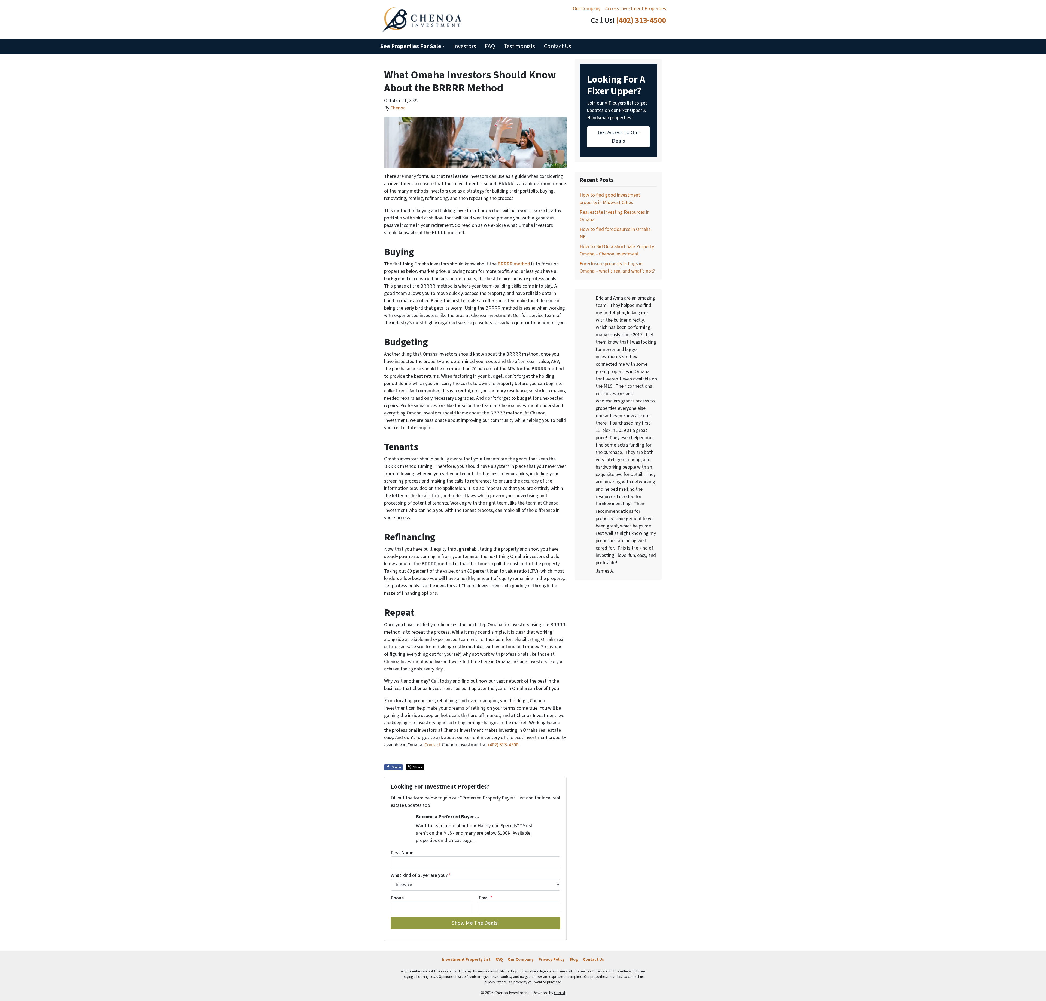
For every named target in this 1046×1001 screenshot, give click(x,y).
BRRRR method (514, 264)
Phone (397, 898)
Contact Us (557, 46)
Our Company (586, 8)
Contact (432, 744)
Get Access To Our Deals (618, 137)
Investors (464, 46)
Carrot (559, 993)
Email (485, 898)
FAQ (490, 46)
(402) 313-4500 (641, 20)
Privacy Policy (552, 959)
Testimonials (519, 46)
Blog (574, 959)
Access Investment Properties (635, 8)
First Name (402, 852)
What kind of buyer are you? (421, 875)
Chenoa (398, 108)
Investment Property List (466, 959)
